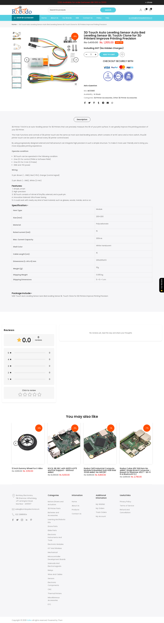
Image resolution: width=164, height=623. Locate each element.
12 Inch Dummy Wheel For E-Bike (27, 468)
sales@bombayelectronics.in (141, 18)
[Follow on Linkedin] (26, 519)
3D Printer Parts (54, 508)
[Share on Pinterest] (94, 103)
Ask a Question (90, 85)
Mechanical (53, 552)
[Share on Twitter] (89, 103)
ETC (49, 604)
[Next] (76, 59)
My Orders (100, 508)
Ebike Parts (52, 530)
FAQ (107, 18)
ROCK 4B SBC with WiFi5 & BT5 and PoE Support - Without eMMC (62, 470)
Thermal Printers (55, 593)
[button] (29, 353)
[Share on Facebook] (85, 103)
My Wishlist (100, 504)
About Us (54, 18)
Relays (50, 570)
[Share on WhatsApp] (112, 103)
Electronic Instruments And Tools (55, 537)
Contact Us (87, 18)
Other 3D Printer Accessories (125, 98)
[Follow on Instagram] (22, 519)
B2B (77, 18)
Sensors (51, 578)
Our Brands (67, 18)
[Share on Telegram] (103, 103)
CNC (50, 589)
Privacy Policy (125, 501)
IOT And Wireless (55, 548)
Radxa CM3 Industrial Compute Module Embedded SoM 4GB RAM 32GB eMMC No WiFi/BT (100, 470)
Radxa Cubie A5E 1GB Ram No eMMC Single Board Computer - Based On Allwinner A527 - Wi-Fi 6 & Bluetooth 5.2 (135, 471)
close (16, 2)
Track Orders (101, 512)
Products (75, 509)
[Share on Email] (108, 103)
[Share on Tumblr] (98, 103)
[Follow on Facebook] (13, 519)
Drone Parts (53, 526)
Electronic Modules (56, 544)
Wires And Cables (55, 574)
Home (44, 18)
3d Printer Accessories (103, 98)
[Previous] (26, 59)
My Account (101, 516)
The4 (60, 620)
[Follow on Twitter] (17, 519)
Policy (99, 18)
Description (82, 119)
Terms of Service (127, 505)
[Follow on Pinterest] (31, 519)
